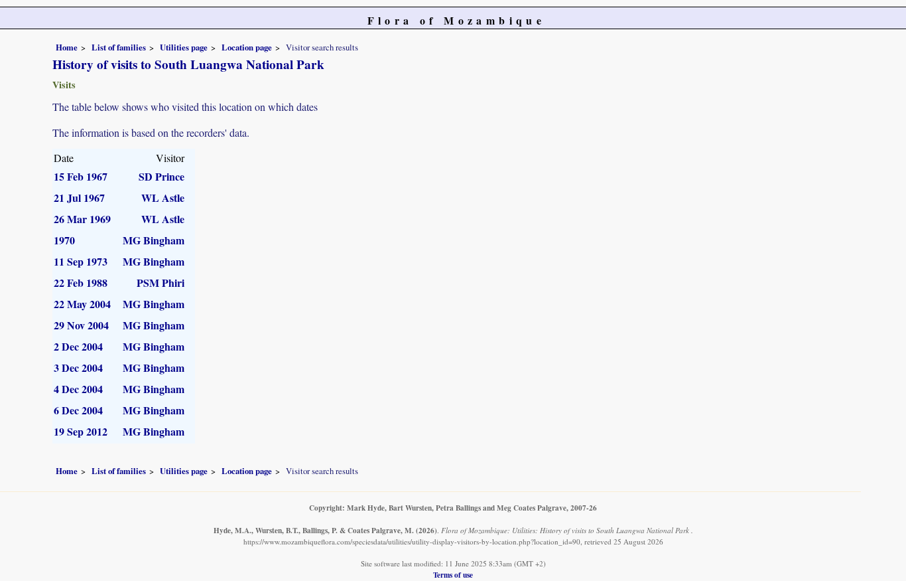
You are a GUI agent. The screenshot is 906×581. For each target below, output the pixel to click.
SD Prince (161, 176)
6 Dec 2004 (78, 410)
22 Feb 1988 (80, 282)
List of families (119, 47)
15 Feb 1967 (80, 176)
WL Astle (162, 197)
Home (67, 47)
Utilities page (184, 47)
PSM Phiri (160, 282)
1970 (64, 240)
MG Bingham (153, 240)
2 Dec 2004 (78, 346)
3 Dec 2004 (78, 367)
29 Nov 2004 (81, 325)
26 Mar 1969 (82, 218)
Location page (247, 47)
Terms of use (453, 574)
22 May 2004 (82, 303)
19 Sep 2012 (80, 431)
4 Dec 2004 (78, 388)
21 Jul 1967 (79, 197)
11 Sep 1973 (80, 261)
